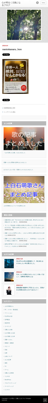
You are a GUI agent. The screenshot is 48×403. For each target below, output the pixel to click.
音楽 (6, 349)
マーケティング (9, 386)
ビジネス (7, 389)
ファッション (8, 313)
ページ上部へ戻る (45, 400)
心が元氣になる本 (10, 336)
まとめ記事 (8, 359)
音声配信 (7, 319)
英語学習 (7, 323)
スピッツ (7, 346)
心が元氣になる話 (10, 333)
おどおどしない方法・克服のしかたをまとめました (18, 169)
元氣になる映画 (9, 373)
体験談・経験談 (9, 343)
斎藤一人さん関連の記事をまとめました (15, 162)
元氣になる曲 (8, 329)
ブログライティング (10, 383)
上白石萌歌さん (9, 306)
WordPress (8, 379)
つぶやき (7, 376)
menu (43, 2)
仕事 (6, 353)
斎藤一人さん (8, 339)
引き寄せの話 (8, 316)
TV (5, 366)
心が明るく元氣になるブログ (11, 3)
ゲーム (7, 369)
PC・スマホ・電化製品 (11, 309)
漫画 (6, 363)
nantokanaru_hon (9, 108)
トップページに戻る (9, 112)
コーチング (8, 326)
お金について (8, 356)
